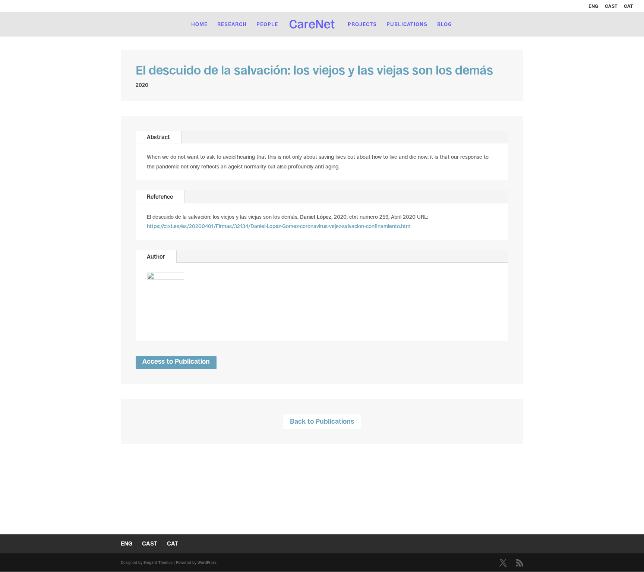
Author (156, 256)
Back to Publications (322, 421)
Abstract (158, 137)
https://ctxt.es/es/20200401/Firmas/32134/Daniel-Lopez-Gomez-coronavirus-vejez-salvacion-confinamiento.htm (278, 226)
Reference (160, 196)
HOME (199, 24)
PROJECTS (362, 24)
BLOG (444, 24)
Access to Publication (176, 361)
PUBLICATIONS (406, 24)
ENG (593, 6)
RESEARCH (232, 24)
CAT (628, 6)
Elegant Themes (158, 562)
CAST (611, 6)
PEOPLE (267, 24)
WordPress (207, 562)
